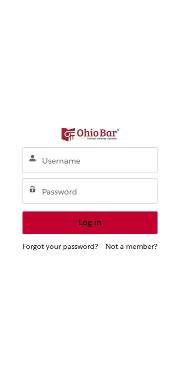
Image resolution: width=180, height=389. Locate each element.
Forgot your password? (60, 246)
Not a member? (132, 246)
